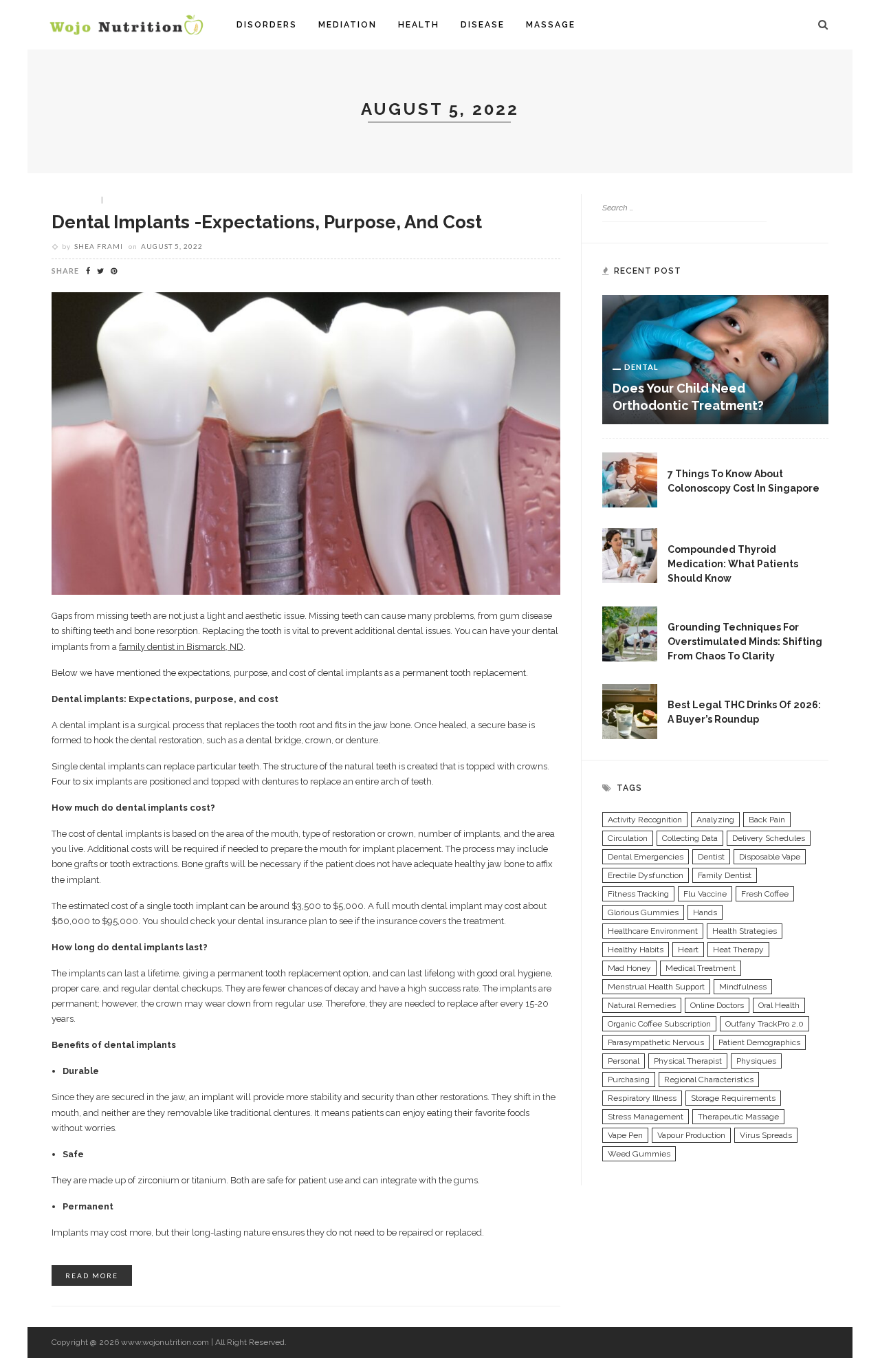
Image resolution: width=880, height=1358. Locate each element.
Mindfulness (743, 987)
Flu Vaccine (705, 894)
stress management (645, 1116)
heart (688, 949)
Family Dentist (724, 875)
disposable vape (769, 857)
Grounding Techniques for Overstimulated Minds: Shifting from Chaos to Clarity (745, 641)
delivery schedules (768, 838)
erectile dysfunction (645, 875)
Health (418, 25)
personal (623, 1061)
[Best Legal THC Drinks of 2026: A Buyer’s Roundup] (629, 710)
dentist (711, 857)
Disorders (266, 25)
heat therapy (738, 949)
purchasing (629, 1079)
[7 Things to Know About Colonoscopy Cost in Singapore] (629, 479)
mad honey (629, 968)
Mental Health (714, 610)
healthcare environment (653, 931)
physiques (756, 1061)
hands (705, 912)
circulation (628, 838)
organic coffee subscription (659, 1024)
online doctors (717, 1005)
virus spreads (766, 1135)
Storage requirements (733, 1098)
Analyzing (715, 819)
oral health (779, 1005)
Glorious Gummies (643, 912)
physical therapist (688, 1061)
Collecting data (690, 838)
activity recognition (645, 819)
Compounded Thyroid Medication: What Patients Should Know (733, 564)
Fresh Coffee (765, 894)
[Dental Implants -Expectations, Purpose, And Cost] (306, 442)
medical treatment (701, 968)
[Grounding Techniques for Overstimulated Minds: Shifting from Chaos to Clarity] (629, 632)
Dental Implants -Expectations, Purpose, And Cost (267, 222)
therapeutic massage (738, 1116)
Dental (80, 198)
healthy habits (635, 949)
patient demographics (759, 1042)
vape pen (625, 1135)
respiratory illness (642, 1098)
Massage (550, 25)
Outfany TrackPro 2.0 (764, 1024)
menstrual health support (656, 987)
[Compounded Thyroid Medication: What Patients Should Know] (629, 554)
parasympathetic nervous (656, 1042)
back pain (767, 819)
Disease (483, 25)
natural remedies (642, 1005)
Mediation (347, 25)
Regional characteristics (709, 1079)
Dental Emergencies (645, 857)
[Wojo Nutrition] (126, 24)
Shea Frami (98, 246)
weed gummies (639, 1154)
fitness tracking (638, 894)
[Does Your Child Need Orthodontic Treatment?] (715, 358)
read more (91, 1275)
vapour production (691, 1135)
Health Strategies (744, 931)
